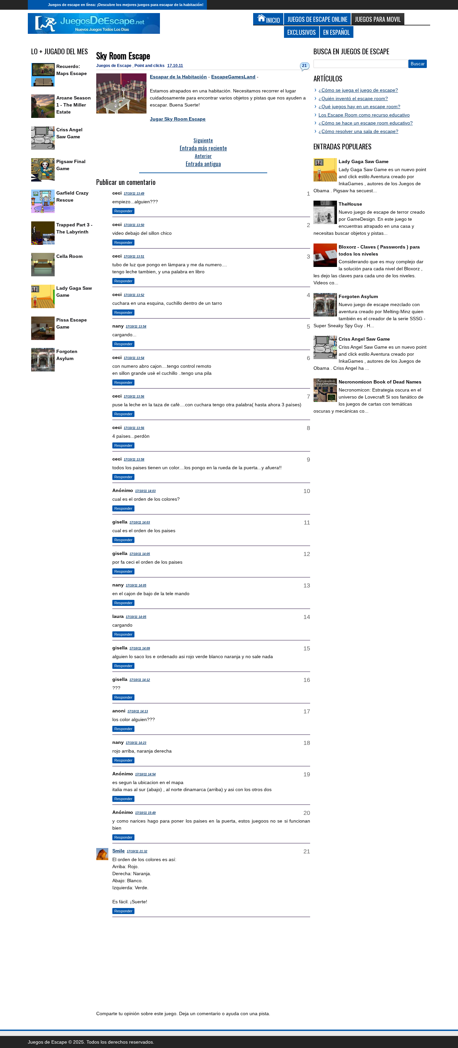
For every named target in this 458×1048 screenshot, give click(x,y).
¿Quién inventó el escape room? (353, 98)
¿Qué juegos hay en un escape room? (359, 106)
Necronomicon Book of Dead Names (380, 382)
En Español (336, 32)
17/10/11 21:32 (137, 851)
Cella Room (69, 256)
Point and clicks (150, 65)
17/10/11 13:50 (134, 225)
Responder (123, 211)
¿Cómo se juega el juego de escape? (358, 90)
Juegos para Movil (378, 18)
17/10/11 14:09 (139, 648)
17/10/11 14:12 (139, 680)
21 (304, 65)
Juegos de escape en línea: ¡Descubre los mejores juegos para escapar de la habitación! (126, 5)
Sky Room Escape (123, 55)
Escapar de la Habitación (178, 76)
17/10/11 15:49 (145, 813)
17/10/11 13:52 (134, 295)
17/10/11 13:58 (134, 459)
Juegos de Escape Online (317, 18)
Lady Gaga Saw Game (364, 161)
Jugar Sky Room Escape (178, 119)
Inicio (36, 5)
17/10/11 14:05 (139, 554)
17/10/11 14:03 (145, 491)
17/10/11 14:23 (136, 743)
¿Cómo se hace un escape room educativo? (366, 123)
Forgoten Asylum (358, 296)
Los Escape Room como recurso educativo (364, 115)
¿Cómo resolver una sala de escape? (358, 131)
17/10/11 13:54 (136, 326)
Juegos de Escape (114, 65)
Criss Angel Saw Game (364, 339)
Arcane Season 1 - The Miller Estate (73, 105)
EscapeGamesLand (233, 76)
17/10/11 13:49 (134, 193)
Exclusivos (301, 32)
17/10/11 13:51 (134, 256)
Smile (118, 850)
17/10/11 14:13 (137, 711)
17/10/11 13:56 (134, 396)
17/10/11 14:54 (145, 774)
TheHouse (350, 204)
